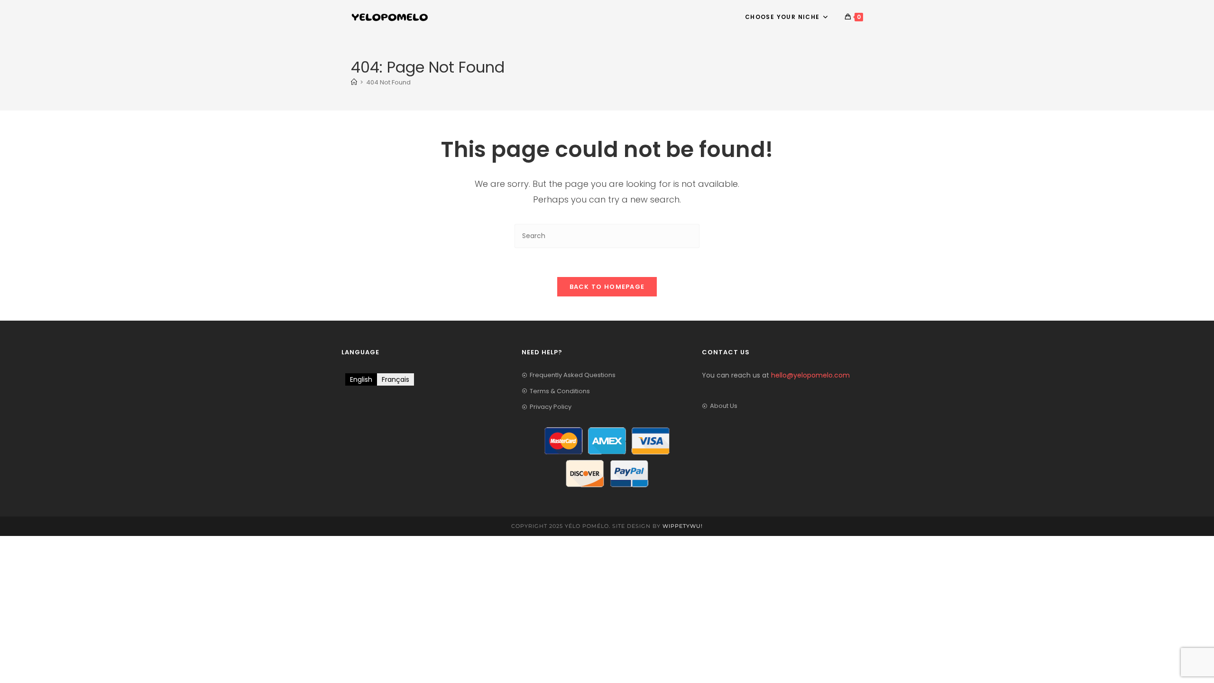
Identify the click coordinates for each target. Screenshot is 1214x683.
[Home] (354, 82)
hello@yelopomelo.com (810, 375)
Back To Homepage (607, 286)
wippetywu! (682, 526)
